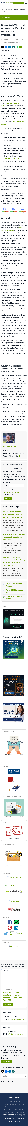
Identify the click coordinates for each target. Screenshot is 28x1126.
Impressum (21, 1119)
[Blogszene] (14, 808)
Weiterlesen (7, 1004)
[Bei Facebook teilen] (6, 47)
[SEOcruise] (14, 788)
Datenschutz (7, 1119)
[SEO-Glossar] (14, 946)
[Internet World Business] (14, 886)
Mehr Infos (19, 1107)
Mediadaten (17, 1121)
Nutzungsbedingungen (11, 492)
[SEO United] (14, 891)
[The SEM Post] (14, 901)
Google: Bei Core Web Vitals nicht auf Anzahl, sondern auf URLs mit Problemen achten (13, 514)
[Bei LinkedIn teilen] (9, 47)
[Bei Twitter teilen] (2, 47)
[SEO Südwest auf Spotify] (17, 922)
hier (19, 456)
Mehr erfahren (7, 1061)
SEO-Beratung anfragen (18, 3)
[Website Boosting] (14, 877)
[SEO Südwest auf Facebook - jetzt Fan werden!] (11, 922)
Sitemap (9, 1121)
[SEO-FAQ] (14, 831)
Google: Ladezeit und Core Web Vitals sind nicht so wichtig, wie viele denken (14, 537)
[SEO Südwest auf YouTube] (20, 933)
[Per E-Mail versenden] (20, 47)
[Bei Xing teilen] (13, 47)
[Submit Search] (25, 1076)
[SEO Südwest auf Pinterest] (11, 928)
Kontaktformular (8, 1115)
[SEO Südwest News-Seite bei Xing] (12, 933)
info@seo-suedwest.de (16, 1019)
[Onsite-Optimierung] (14, 744)
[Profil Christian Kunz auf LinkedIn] (17, 928)
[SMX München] (14, 771)
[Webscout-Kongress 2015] (14, 779)
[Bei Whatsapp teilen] (16, 47)
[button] (26, 3)
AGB (14, 1119)
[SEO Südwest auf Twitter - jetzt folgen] (6, 933)
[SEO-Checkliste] (14, 619)
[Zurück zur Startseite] (7, 3)
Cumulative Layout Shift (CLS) (14, 159)
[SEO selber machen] (14, 857)
